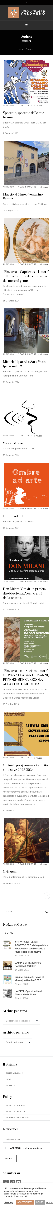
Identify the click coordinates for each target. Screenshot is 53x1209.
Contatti (10, 1085)
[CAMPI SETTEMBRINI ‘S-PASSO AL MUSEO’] (7, 965)
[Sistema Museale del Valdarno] (26, 12)
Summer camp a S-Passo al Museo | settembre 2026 (29, 978)
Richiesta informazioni (17, 1118)
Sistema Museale (14, 1073)
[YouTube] (18, 1182)
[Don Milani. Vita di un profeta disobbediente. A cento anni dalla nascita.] (26, 558)
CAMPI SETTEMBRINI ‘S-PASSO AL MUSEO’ (28, 964)
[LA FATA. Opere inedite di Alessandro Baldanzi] (7, 993)
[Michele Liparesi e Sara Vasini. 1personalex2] (26, 330)
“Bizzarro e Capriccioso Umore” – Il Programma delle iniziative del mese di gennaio (26, 276)
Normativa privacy (15, 1112)
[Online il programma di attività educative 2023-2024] (26, 734)
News (8, 1079)
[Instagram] (12, 1182)
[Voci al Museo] (26, 412)
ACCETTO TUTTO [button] (24, 1202)
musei (39, 105)
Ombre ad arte (13, 516)
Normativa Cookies (15, 1105)
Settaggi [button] (8, 1202)
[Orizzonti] (26, 840)
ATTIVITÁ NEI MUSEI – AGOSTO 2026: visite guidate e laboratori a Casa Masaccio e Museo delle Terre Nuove (31, 946)
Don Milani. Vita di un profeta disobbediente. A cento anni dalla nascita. (24, 593)
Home (22, 49)
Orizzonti (10, 872)
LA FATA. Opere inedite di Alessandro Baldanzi (28, 993)
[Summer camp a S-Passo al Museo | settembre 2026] (7, 979)
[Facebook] (6, 1182)
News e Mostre (27, 187)
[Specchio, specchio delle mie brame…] (26, 82)
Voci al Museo (13, 443)
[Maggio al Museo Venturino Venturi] (26, 163)
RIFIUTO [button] (39, 1202)
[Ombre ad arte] (26, 485)
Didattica (24, 105)
